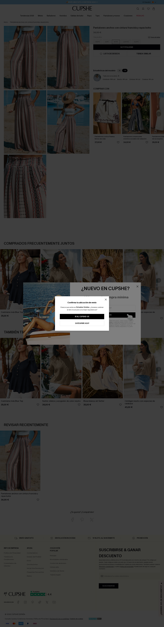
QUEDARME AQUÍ (82, 323)
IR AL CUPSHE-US (82, 316)
